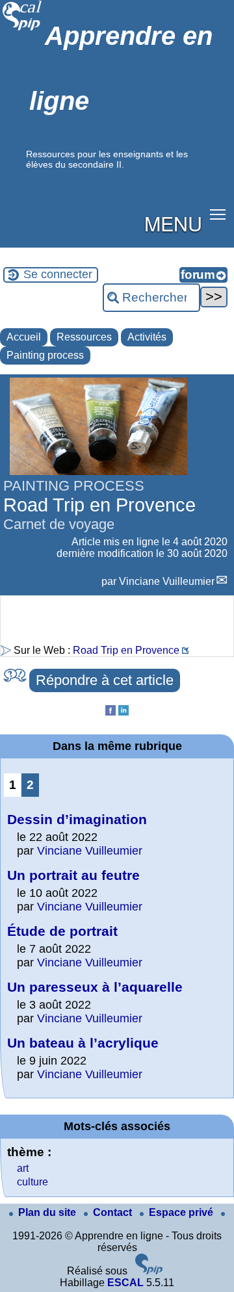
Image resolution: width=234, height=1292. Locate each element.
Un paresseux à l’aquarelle (95, 986)
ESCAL (125, 1282)
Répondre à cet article (105, 680)
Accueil (23, 336)
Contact (114, 1212)
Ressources (84, 336)
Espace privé (182, 1212)
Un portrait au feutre (73, 875)
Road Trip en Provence (126, 650)
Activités (146, 336)
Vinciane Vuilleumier (166, 581)
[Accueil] (22, 28)
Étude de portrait (62, 931)
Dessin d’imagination (77, 819)
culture (32, 1181)
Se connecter (57, 274)
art (23, 1168)
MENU (173, 223)
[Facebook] (110, 711)
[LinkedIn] (123, 711)
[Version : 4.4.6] (149, 1270)
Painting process (45, 355)
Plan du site (48, 1212)
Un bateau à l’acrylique (83, 1042)
